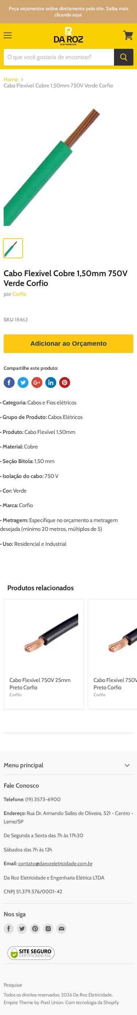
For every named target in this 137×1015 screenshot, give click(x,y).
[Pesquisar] (123, 57)
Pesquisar (13, 985)
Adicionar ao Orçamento (68, 343)
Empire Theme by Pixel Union (33, 1002)
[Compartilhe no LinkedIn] (50, 382)
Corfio (19, 294)
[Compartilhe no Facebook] (9, 382)
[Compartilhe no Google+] (36, 382)
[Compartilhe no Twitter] (23, 382)
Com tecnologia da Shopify (92, 1002)
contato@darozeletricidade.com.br (55, 863)
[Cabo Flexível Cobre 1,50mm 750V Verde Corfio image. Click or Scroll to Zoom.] (68, 165)
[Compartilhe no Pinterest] (64, 382)
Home (11, 80)
